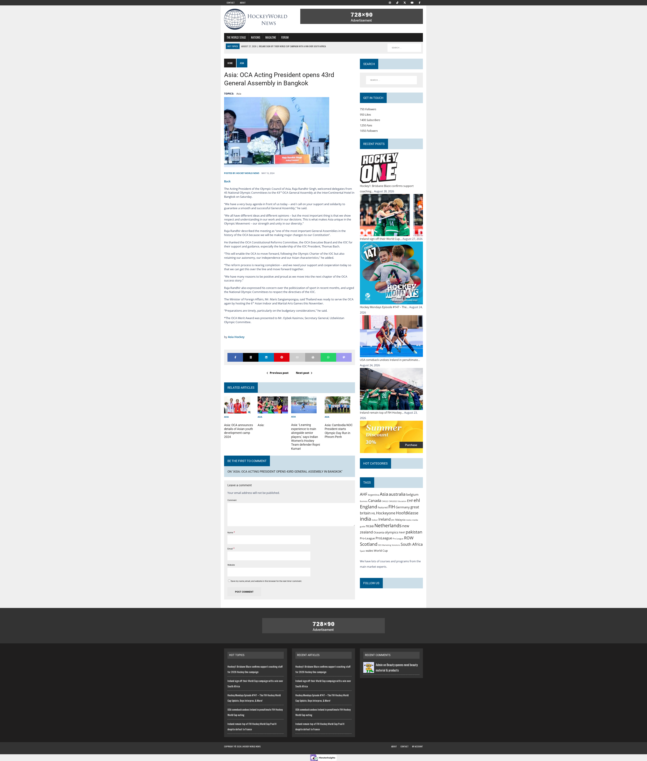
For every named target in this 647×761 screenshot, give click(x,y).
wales (369, 551)
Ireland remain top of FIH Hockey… (382, 412)
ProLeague (384, 538)
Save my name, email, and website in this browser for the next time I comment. (266, 581)
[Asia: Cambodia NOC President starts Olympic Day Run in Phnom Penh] (337, 411)
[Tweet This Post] (250, 357)
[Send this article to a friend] (297, 357)
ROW (408, 538)
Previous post (279, 373)
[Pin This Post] (281, 357)
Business (363, 501)
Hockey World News (247, 173)
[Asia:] (273, 411)
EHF (410, 501)
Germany (403, 507)
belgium (412, 494)
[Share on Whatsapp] (328, 357)
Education (402, 501)
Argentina (373, 494)
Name (230, 532)
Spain (362, 550)
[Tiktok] (397, 2)
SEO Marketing (384, 545)
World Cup (381, 550)
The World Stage (236, 37)
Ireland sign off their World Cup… (381, 239)
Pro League (398, 538)
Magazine (270, 37)
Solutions (396, 545)
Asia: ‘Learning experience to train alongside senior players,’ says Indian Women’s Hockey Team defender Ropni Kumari (305, 436)
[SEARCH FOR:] (404, 48)
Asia (238, 93)
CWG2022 (393, 501)
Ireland (384, 519)
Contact (231, 2)
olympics (391, 532)
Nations (255, 37)
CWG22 (385, 501)
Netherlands (388, 525)
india (365, 518)
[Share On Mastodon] (344, 357)
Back (227, 181)
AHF (363, 494)
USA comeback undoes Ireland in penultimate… (390, 360)
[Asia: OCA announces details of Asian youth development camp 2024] (237, 411)
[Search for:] (391, 80)
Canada (374, 500)
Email (230, 549)
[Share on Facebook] (235, 357)
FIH (391, 507)
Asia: (261, 425)
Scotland (368, 544)
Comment (232, 500)
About (243, 2)
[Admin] (368, 670)
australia (397, 494)
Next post (302, 373)
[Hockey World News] (255, 19)
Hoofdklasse (407, 513)
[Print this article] (313, 357)
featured (383, 507)
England (368, 506)
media (408, 520)
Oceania (379, 532)
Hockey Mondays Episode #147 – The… (384, 307)
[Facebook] (419, 2)
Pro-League (367, 538)
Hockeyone (385, 513)
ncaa (370, 526)
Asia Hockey (236, 337)
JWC (393, 520)
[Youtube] (412, 2)
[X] (404, 2)
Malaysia (400, 519)
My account (417, 746)
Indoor (375, 519)
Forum (285, 37)
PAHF (402, 532)
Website (231, 565)
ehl (417, 500)
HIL (373, 513)
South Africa (412, 544)
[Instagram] (390, 2)
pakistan (414, 532)
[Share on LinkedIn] (266, 357)
